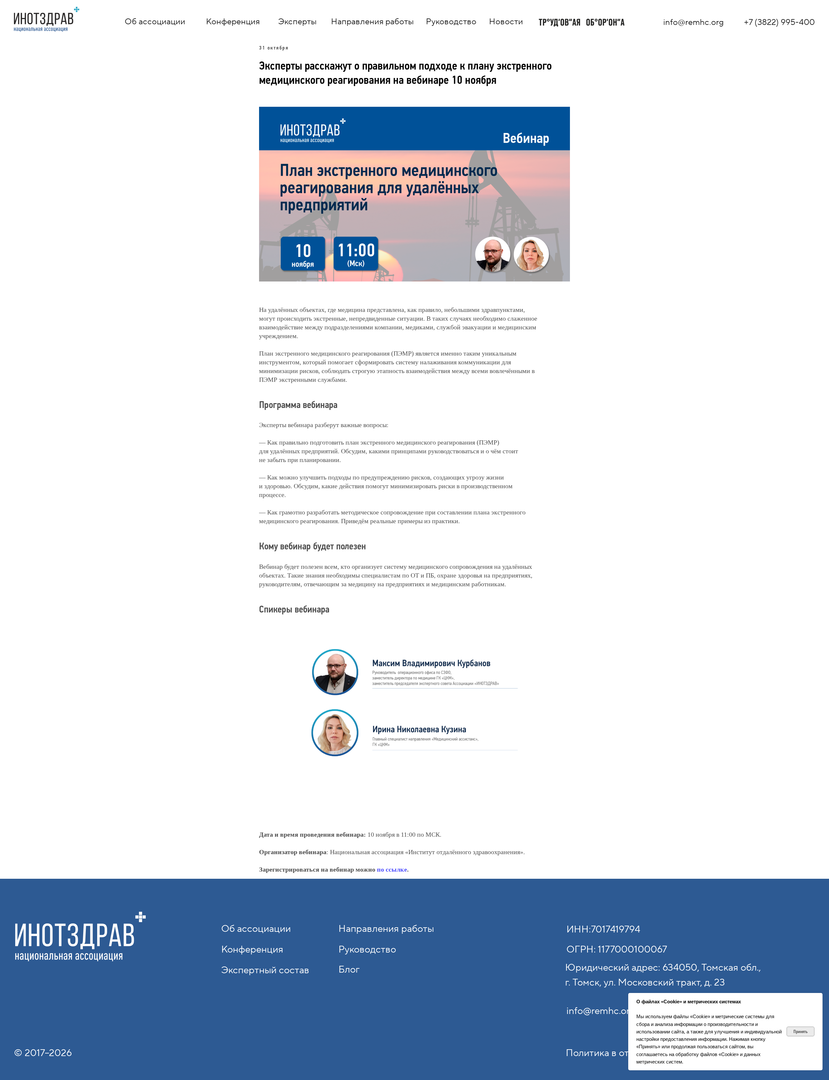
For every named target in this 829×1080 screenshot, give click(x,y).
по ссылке (392, 869)
